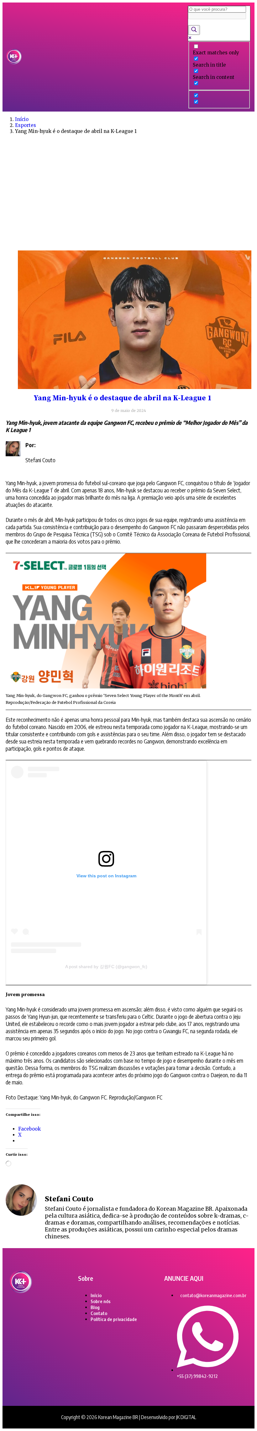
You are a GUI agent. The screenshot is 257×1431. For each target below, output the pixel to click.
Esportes (25, 125)
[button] (105, 57)
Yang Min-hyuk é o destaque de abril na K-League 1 (122, 398)
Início (22, 119)
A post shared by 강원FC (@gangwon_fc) (106, 966)
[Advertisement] (128, 200)
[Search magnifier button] (194, 30)
